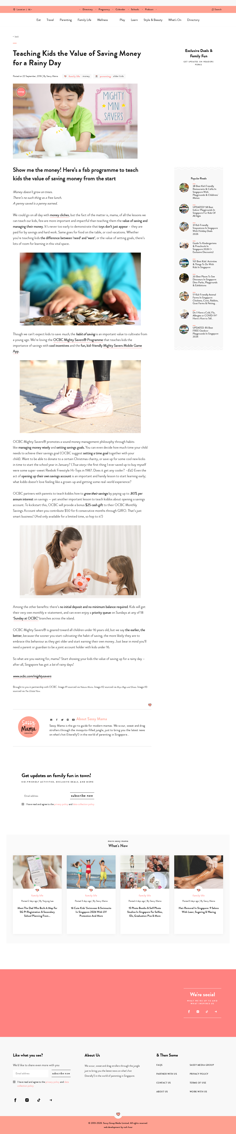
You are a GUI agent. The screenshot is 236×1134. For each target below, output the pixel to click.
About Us (162, 1091)
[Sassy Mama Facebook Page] (189, 1011)
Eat (39, 19)
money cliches (59, 214)
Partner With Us (166, 1074)
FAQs (159, 1065)
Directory (88, 9)
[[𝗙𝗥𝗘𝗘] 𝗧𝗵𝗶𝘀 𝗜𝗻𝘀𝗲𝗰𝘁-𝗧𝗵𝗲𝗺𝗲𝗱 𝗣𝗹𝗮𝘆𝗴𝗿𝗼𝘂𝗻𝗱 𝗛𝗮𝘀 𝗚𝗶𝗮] (50, 1020)
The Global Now (32, 691)
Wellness (102, 19)
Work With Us (198, 1091)
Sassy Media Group (202, 1065)
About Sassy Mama (91, 719)
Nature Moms (86, 687)
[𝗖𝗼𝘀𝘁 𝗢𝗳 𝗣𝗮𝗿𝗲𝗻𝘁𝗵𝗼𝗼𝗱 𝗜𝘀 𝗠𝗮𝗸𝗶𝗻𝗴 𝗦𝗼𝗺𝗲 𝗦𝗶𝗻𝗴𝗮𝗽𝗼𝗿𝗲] (152, 1020)
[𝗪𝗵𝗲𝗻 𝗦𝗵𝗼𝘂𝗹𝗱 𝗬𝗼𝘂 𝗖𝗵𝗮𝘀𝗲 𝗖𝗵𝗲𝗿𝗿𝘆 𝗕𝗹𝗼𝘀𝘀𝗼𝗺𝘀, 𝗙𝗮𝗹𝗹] (17, 986)
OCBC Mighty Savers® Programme (78, 339)
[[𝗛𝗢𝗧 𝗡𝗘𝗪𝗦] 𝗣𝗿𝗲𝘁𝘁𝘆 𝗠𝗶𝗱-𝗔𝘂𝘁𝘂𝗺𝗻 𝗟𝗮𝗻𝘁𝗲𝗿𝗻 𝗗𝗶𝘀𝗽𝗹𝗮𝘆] (50, 986)
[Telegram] (216, 1011)
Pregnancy (104, 9)
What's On (174, 19)
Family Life (84, 19)
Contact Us (163, 1082)
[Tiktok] (206, 1011)
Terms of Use (198, 1082)
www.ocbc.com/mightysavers (32, 676)
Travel (50, 19)
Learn (134, 19)
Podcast (149, 9)
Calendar (120, 9)
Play (122, 19)
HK (29, 7)
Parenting (66, 19)
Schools (135, 9)
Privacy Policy (199, 1074)
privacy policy (61, 804)
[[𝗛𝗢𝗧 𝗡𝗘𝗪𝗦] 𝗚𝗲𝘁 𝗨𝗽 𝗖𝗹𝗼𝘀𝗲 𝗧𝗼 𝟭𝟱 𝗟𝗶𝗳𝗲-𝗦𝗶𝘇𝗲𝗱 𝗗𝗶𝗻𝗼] (17, 1020)
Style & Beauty (153, 19)
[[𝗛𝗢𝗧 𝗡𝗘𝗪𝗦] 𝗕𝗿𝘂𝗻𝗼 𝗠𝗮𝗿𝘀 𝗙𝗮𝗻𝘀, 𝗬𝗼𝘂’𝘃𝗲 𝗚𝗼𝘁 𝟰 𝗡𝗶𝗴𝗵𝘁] (152, 986)
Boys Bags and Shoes (126, 687)
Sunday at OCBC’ (26, 618)
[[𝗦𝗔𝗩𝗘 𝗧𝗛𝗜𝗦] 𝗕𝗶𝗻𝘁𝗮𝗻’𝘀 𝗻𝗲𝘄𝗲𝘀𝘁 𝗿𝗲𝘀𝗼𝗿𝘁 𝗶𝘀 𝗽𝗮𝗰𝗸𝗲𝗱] (101, 1003)
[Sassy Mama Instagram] (198, 1011)
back (17, 37)
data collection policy (83, 804)
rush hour (128, 1127)
